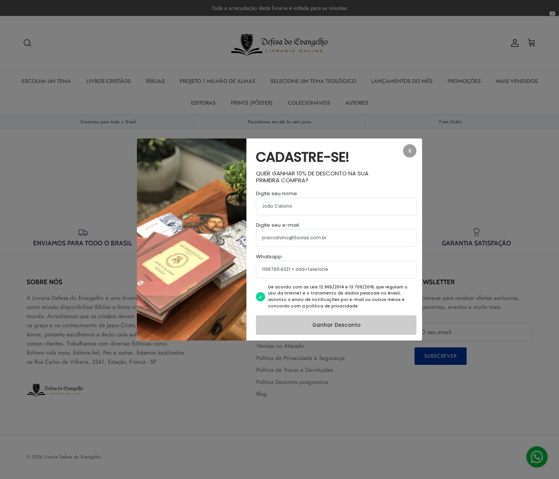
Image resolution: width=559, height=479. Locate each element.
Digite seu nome (276, 193)
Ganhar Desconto (336, 325)
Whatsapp (269, 256)
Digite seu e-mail (277, 225)
